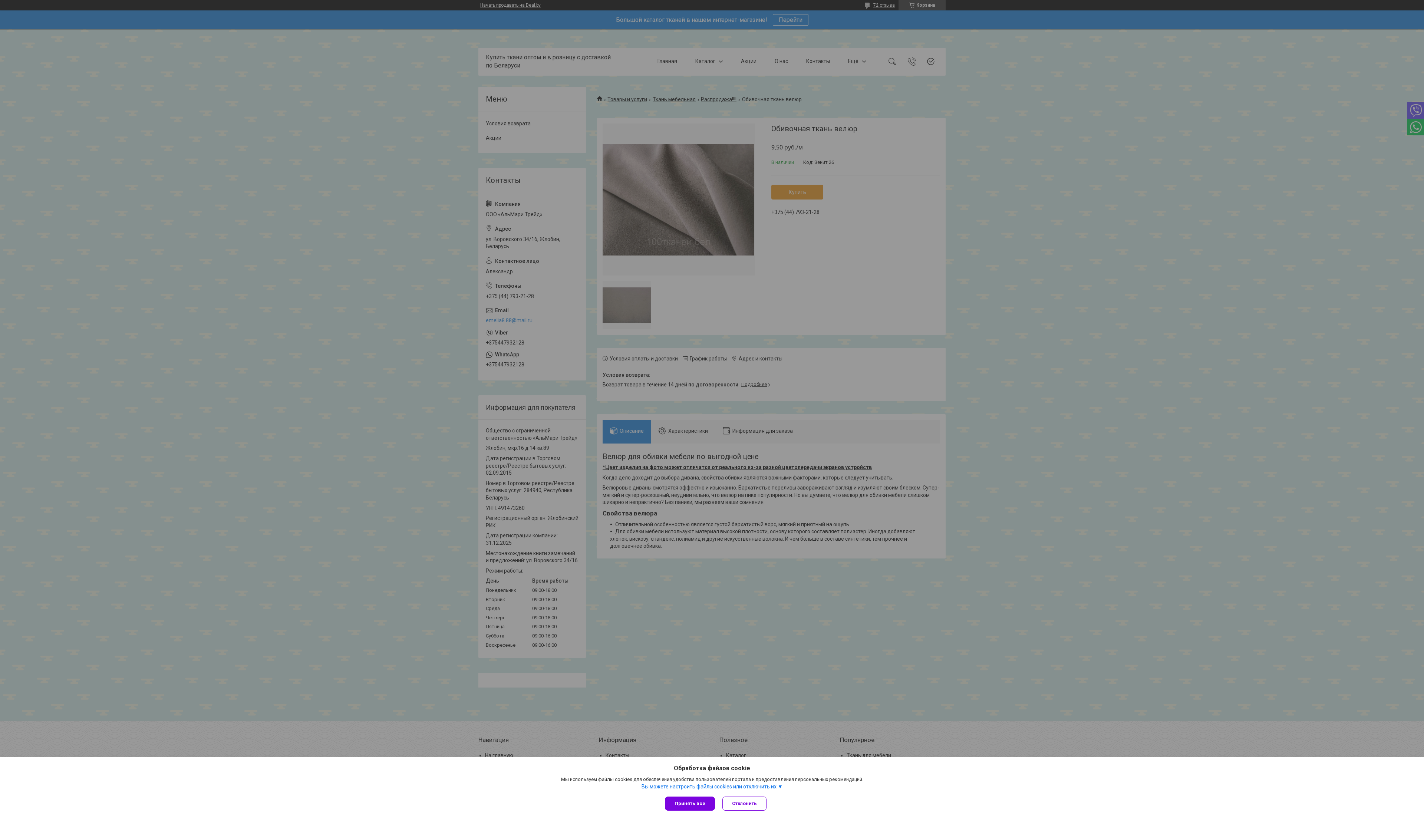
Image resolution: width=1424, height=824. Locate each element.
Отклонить (744, 803)
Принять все (690, 803)
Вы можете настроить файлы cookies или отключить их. (710, 787)
